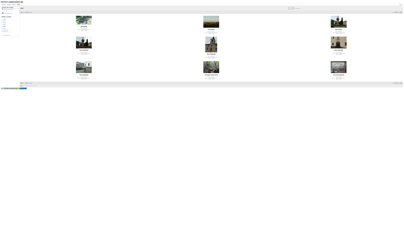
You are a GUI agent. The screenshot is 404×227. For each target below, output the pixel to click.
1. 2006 (4, 19)
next (394, 12)
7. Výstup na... (5, 29)
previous (30, 12)
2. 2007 (4, 21)
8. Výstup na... (5, 31)
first (24, 12)
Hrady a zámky (11, 4)
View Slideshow (8, 13)
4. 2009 (4, 24)
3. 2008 (4, 22)
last (399, 12)
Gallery (4, 4)
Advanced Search (8, 9)
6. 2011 (4, 28)
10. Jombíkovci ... (6, 35)
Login (400, 4)
